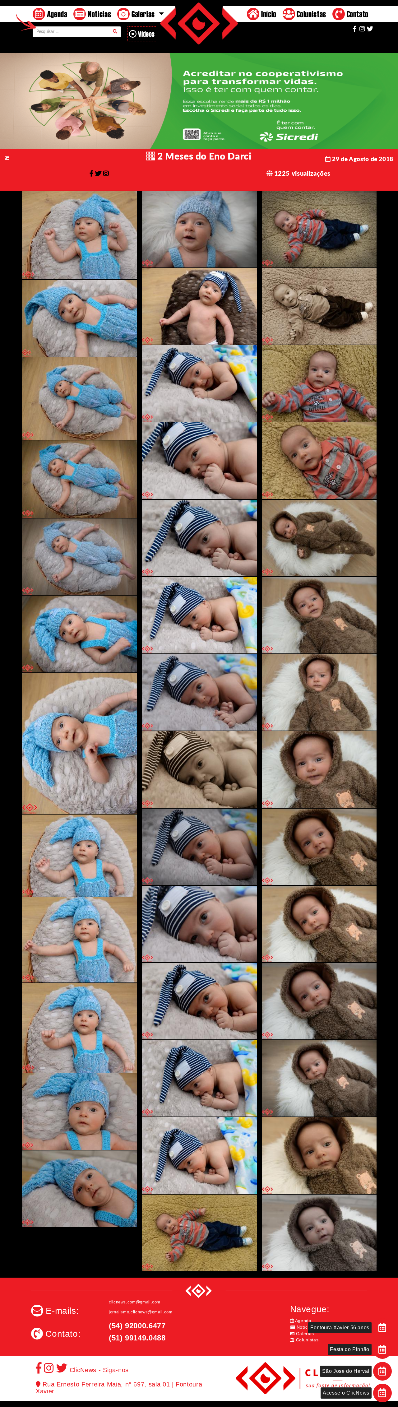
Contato (356, 13)
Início (267, 13)
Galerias (304, 1333)
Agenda (56, 13)
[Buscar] (115, 31)
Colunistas (310, 13)
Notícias (98, 13)
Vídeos (146, 34)
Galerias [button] (143, 13)
